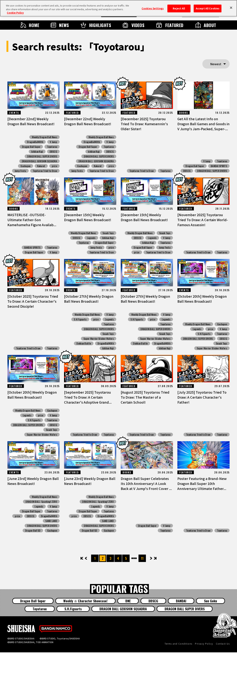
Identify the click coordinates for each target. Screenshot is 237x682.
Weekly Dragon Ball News (44, 137)
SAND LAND (51, 521)
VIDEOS (138, 25)
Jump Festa (20, 171)
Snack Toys (108, 233)
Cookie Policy (15, 12)
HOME (34, 25)
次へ (151, 558)
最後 (154, 558)
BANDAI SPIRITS (219, 166)
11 (142, 558)
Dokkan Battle (83, 343)
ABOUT (210, 25)
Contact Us (223, 643)
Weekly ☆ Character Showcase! (85, 600)
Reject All (179, 8)
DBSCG (53, 151)
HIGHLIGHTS (100, 25)
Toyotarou (52, 147)
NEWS (64, 25)
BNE (128, 600)
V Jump (53, 142)
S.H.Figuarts (80, 319)
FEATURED (174, 25)
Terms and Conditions (178, 643)
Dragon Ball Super (31, 147)
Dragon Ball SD (33, 530)
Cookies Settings (153, 8)
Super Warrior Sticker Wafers (99, 338)
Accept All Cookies (207, 8)
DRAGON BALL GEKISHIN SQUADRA (39, 161)
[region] (118, 8)
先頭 (82, 558)
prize (54, 166)
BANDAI (181, 600)
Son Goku (210, 600)
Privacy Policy (204, 643)
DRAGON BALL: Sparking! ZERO (41, 501)
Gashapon (25, 166)
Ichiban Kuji (37, 151)
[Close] (231, 8)
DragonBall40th (35, 142)
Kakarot (41, 166)
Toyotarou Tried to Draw (45, 171)
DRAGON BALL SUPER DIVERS (42, 156)
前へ (86, 558)
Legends (91, 238)
